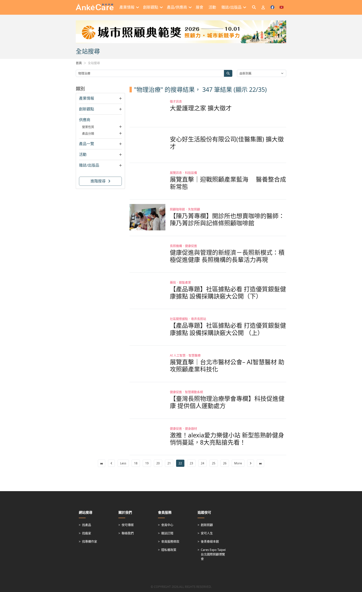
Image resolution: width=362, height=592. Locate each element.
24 (202, 463)
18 (135, 463)
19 (147, 463)
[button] (100, 98)
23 (191, 463)
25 (213, 463)
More (238, 463)
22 (180, 463)
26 (224, 463)
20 (158, 463)
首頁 (79, 63)
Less (123, 463)
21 (169, 463)
